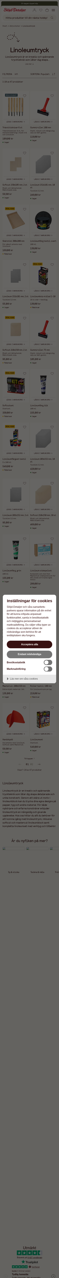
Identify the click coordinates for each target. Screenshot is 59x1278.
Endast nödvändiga (29, 654)
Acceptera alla (29, 644)
